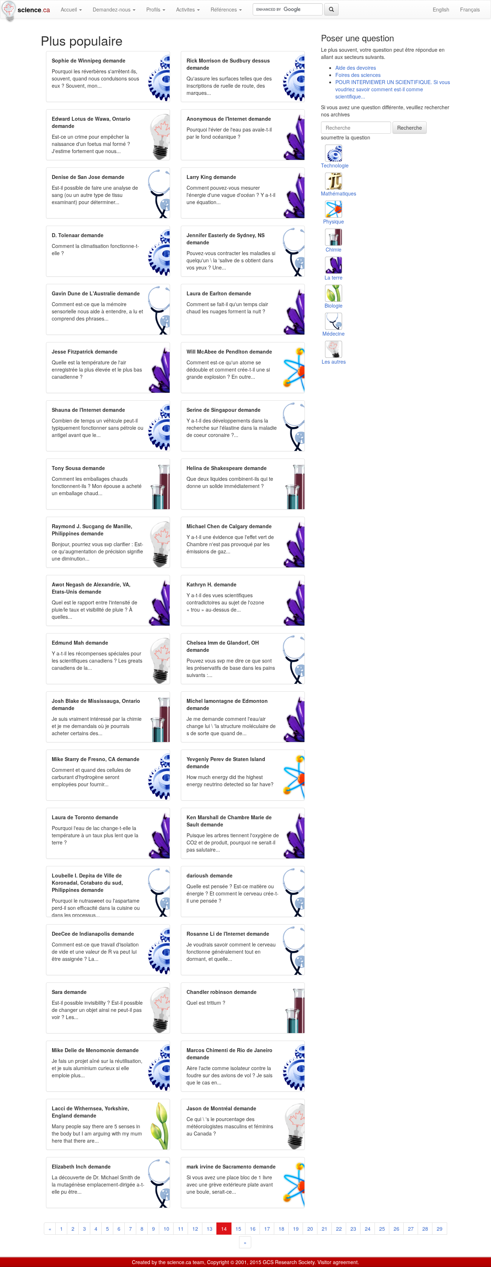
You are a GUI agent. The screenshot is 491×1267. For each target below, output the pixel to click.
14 (224, 1228)
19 (296, 1228)
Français (470, 9)
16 (253, 1228)
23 (353, 1228)
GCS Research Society (289, 1262)
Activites (186, 9)
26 (396, 1228)
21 (324, 1228)
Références (224, 9)
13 (209, 1228)
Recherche (409, 127)
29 (439, 1228)
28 (425, 1228)
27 (411, 1228)
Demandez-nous (112, 9)
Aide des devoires (355, 67)
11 (181, 1228)
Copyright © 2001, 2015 (234, 1262)
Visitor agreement (337, 1262)
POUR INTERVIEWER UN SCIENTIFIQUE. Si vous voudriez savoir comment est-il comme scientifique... (392, 89)
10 (166, 1228)
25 (382, 1228)
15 (238, 1228)
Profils (154, 9)
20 (310, 1228)
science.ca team (185, 1262)
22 (339, 1228)
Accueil (69, 9)
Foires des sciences (358, 74)
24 (368, 1228)
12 (195, 1228)
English (441, 9)
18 (281, 1228)
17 (267, 1228)
